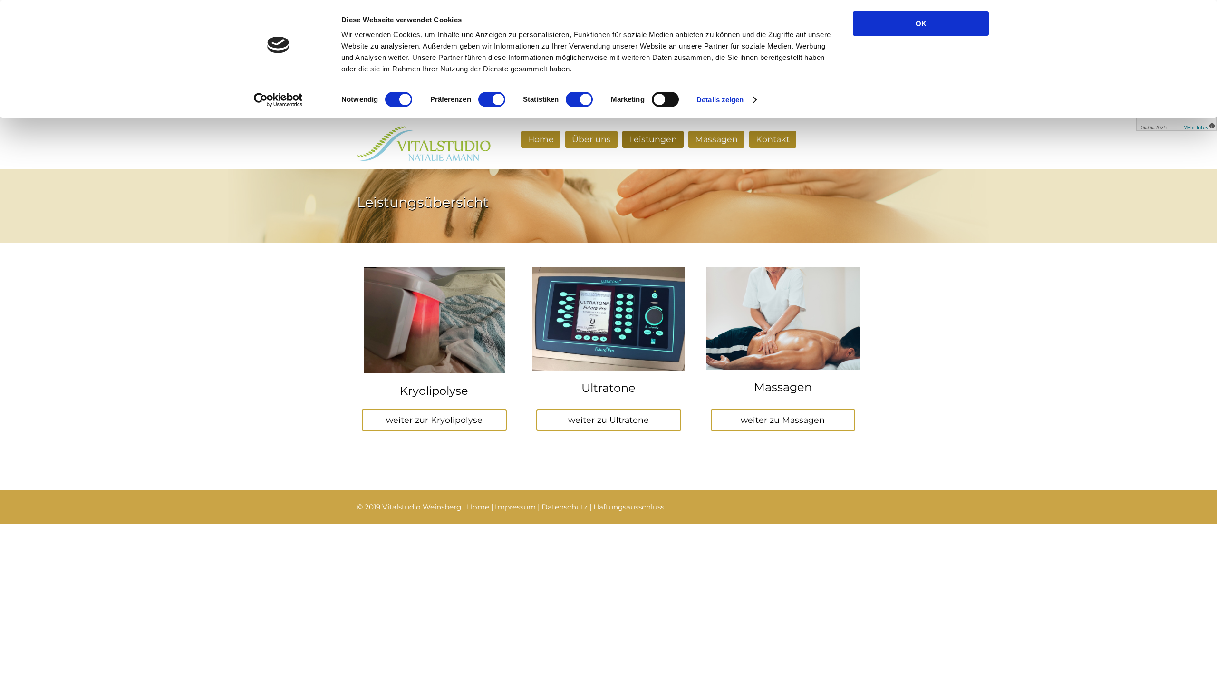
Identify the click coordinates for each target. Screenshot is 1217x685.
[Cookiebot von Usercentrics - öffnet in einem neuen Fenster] (278, 100)
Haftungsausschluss (628, 506)
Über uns (591, 139)
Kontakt (773, 139)
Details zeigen (720, 100)
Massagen (716, 139)
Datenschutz (564, 506)
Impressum (515, 506)
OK (921, 24)
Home (541, 139)
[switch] (491, 99)
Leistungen (653, 139)
